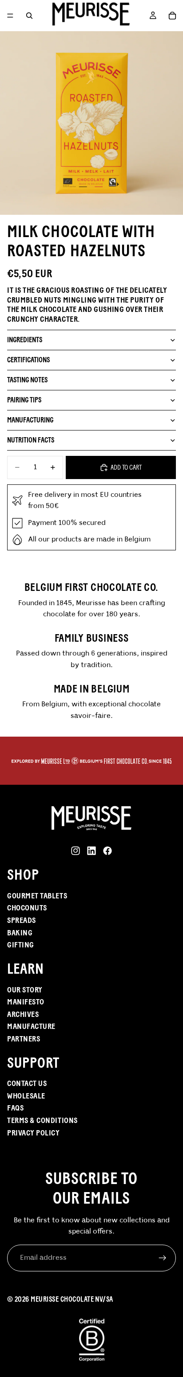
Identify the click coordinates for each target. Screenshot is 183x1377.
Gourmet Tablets (37, 896)
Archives (23, 1014)
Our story (25, 990)
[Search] (29, 15)
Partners (23, 1039)
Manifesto (25, 1002)
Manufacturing (30, 420)
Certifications (28, 360)
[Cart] (172, 15)
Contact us (27, 1083)
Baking (19, 933)
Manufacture (31, 1027)
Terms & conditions (42, 1120)
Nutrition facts (30, 440)
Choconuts (27, 908)
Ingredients (24, 340)
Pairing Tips (24, 400)
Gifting (20, 945)
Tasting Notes (27, 380)
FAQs (15, 1108)
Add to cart (126, 467)
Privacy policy (33, 1133)
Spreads (21, 920)
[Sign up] (162, 1258)
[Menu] (10, 15)
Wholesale (26, 1096)
